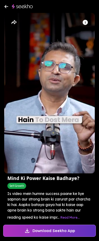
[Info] (85, 22)
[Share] (13, 22)
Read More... (70, 217)
